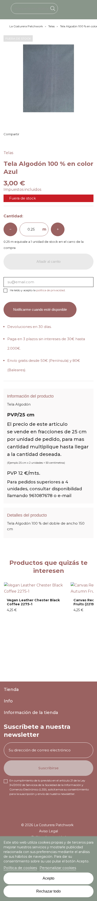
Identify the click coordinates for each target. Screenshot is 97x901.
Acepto (48, 878)
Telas (8, 153)
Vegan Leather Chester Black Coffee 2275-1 (33, 602)
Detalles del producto (27, 515)
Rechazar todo (48, 891)
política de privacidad (50, 290)
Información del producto (30, 396)
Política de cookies (20, 867)
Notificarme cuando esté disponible (40, 309)
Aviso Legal (48, 831)
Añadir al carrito (48, 261)
